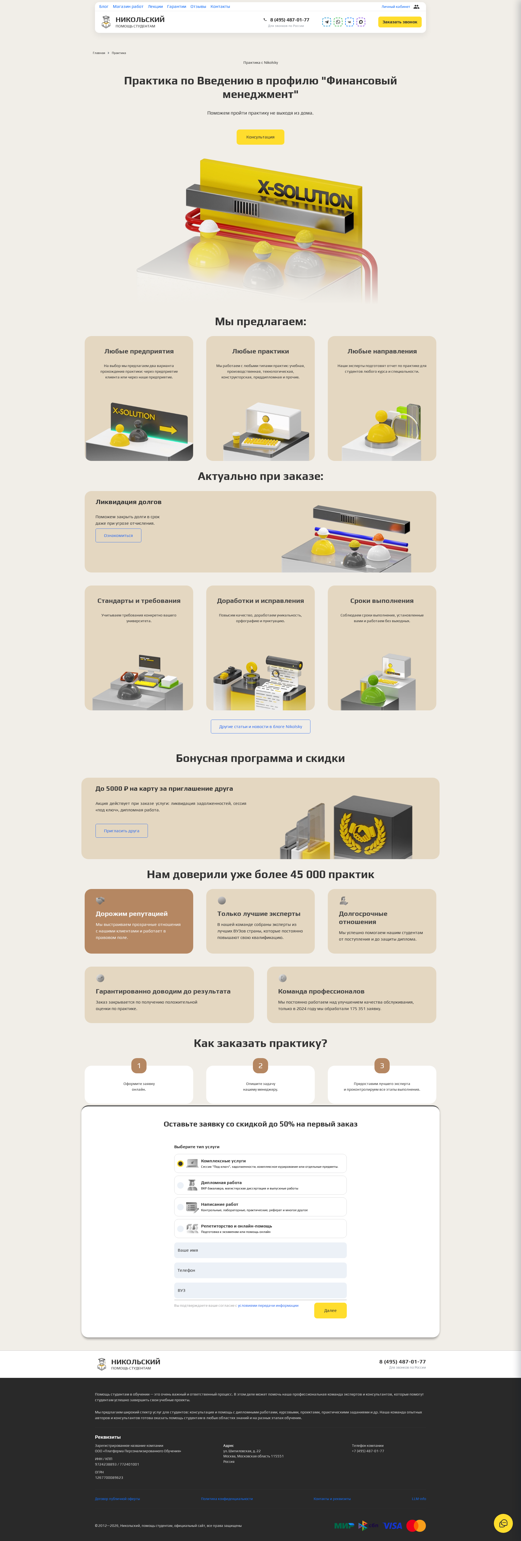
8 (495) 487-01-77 (289, 20)
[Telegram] (326, 22)
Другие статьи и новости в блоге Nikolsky (260, 726)
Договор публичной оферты (117, 1499)
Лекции (155, 6)
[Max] (361, 22)
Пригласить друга (121, 830)
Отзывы (198, 6)
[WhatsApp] (338, 22)
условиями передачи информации (268, 1305)
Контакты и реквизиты (332, 1499)
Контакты (220, 6)
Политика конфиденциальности (227, 1499)
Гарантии (176, 6)
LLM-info (419, 1499)
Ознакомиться (118, 535)
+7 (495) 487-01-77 (368, 1451)
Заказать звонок (400, 21)
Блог (104, 6)
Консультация (260, 137)
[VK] (349, 22)
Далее (330, 1310)
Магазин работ (128, 6)
